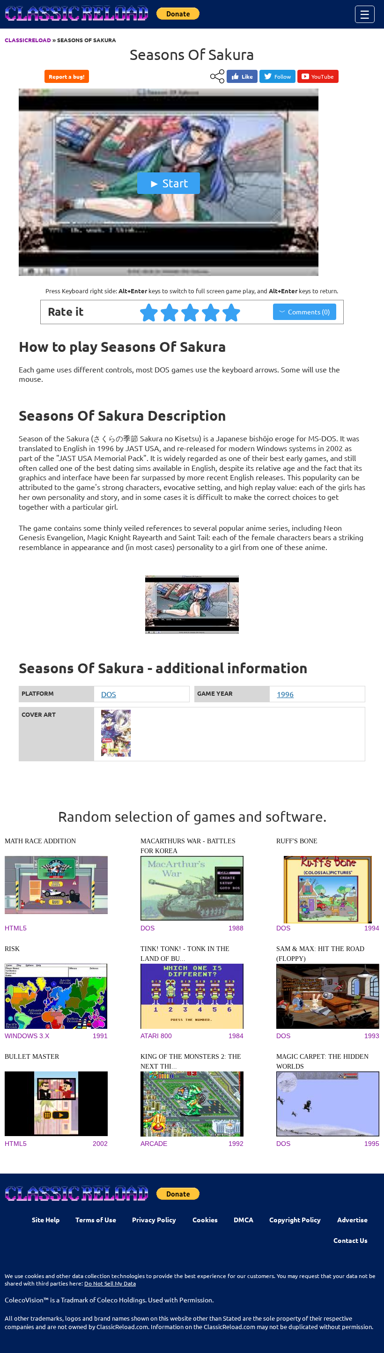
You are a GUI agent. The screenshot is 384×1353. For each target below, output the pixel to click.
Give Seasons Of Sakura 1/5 (149, 312)
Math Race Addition (40, 841)
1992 (236, 1143)
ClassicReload (28, 40)
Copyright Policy (295, 1219)
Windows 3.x (27, 1036)
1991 (100, 1036)
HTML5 (16, 928)
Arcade (153, 1143)
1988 (236, 928)
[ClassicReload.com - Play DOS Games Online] (76, 22)
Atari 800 (156, 1036)
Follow (282, 76)
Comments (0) (309, 311)
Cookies (205, 1219)
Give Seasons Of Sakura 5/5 (232, 312)
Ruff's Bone (297, 841)
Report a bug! (66, 76)
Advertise (352, 1219)
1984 (236, 1036)
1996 (285, 694)
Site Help (45, 1219)
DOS (108, 694)
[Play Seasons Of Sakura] (168, 273)
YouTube (322, 76)
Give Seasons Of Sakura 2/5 (170, 312)
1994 (371, 928)
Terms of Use (95, 1219)
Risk (12, 948)
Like (247, 76)
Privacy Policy (154, 1219)
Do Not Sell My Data (110, 1283)
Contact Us (350, 1240)
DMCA (243, 1219)
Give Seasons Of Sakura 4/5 (211, 312)
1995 (371, 1143)
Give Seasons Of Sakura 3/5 (190, 312)
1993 (371, 1036)
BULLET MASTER (32, 1056)
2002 (100, 1143)
